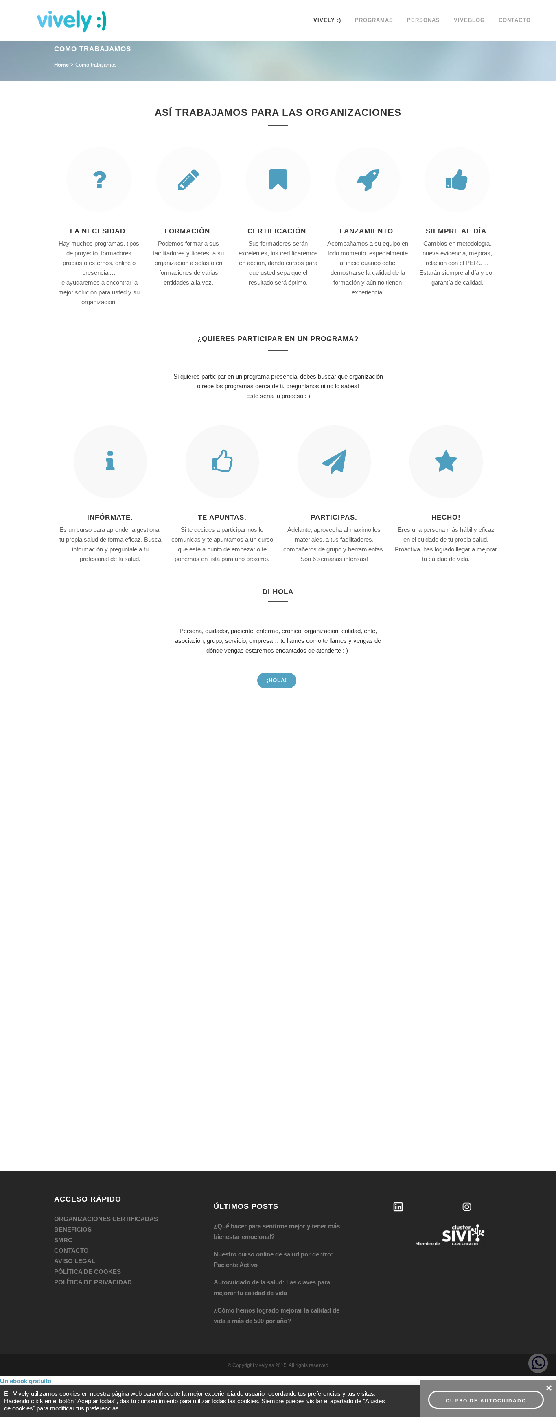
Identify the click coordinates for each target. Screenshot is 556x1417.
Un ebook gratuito (25, 1381)
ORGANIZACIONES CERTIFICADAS (106, 1218)
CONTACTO (71, 1250)
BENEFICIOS (73, 1229)
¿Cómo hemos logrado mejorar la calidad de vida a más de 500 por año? (276, 1315)
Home (61, 65)
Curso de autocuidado (486, 1401)
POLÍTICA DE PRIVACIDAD (93, 1282)
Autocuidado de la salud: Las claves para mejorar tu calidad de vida (272, 1287)
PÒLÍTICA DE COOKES (87, 1271)
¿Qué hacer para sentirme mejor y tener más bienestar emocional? (277, 1231)
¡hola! (277, 680)
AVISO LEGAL (74, 1261)
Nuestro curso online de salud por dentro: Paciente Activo (273, 1259)
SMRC (63, 1239)
